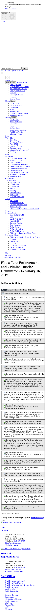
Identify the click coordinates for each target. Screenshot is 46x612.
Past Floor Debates (16, 115)
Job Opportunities (11, 601)
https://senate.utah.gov (13, 543)
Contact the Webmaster (13, 599)
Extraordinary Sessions (18, 130)
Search (4, 14)
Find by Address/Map (17, 91)
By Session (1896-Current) (19, 87)
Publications (14, 241)
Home (7, 253)
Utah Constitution (16, 162)
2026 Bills (13, 140)
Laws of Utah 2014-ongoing (20, 166)
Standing (13, 191)
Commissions (14, 184)
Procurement (9, 597)
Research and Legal (12, 235)
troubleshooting (37, 518)
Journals (13, 97)
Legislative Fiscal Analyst (14, 583)
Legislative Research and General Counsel (20, 585)
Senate (7, 117)
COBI (12, 217)
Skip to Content (10, 9)
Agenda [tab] (10, 290)
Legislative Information (18, 245)
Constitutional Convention (19, 164)
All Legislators (10, 82)
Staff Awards (10, 589)
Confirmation (14, 187)
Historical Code (15, 176)
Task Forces (14, 195)
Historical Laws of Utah (18, 168)
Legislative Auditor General (15, 581)
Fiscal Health (14, 221)
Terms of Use (10, 605)
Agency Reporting (16, 247)
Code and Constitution (18, 158)
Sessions (13, 93)
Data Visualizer (15, 225)
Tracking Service (16, 148)
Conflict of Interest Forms (19, 113)
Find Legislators (15, 85)
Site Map (8, 603)
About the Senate (16, 122)
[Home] (23, 71)
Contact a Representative (14, 571)
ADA (7, 607)
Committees (9, 178)
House (7, 101)
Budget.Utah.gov (11, 213)
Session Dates (15, 99)
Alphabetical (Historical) (18, 89)
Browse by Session (16, 142)
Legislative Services (12, 587)
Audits (7, 199)
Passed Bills (14, 144)
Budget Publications (17, 231)
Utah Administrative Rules (19, 172)
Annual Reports (15, 207)
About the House (16, 105)
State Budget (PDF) (17, 215)
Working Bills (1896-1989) (19, 150)
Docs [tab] (16, 290)
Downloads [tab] (23, 290)
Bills (7, 136)
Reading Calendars (16, 95)
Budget (7, 211)
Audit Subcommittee (17, 203)
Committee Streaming (13, 257)
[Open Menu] (2, 73)
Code (7, 154)
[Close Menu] (7, 77)
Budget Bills (14, 227)
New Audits (14, 201)
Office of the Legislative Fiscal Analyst (23, 233)
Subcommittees (15, 193)
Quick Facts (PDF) (16, 219)
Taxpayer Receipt (16, 223)
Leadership (14, 107)
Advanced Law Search (18, 174)
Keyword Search (16, 146)
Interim (12, 189)
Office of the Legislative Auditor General (24, 209)
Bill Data (13, 152)
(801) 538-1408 (19, 541)
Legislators (9, 80)
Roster (12, 109)
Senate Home (14, 120)
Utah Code (9, 156)
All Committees (10, 180)
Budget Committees (17, 229)
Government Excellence (18, 205)
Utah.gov (8, 609)
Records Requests (11, 595)
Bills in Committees (17, 197)
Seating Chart (14, 111)
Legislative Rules (16, 170)
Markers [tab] (4, 290)
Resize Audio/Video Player (10, 514)
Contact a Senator (11, 545)
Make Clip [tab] (31, 290)
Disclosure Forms (16, 134)
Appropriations (15, 182)
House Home (14, 103)
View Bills (9, 138)
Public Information (12, 591)
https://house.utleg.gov (13, 569)
